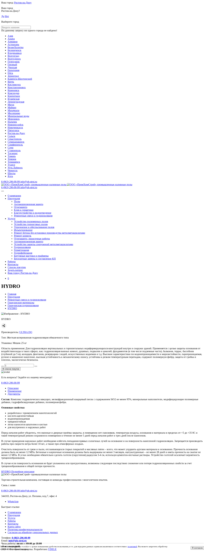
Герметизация (21, 250)
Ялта (10, 176)
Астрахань (13, 44)
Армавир (13, 41)
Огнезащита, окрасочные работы (32, 238)
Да (2, 16)
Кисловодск (14, 84)
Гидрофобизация (23, 253)
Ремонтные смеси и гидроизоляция (33, 215)
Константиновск (17, 87)
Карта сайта (14, 526)
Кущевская (13, 99)
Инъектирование (23, 230)
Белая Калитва (15, 47)
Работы (12, 261)
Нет (7, 16)
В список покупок (11, 369)
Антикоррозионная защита (28, 204)
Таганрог (13, 153)
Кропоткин (14, 96)
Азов (10, 36)
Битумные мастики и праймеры (31, 255)
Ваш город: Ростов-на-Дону (23, 273)
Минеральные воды (18, 116)
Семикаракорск (16, 142)
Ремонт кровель (22, 235)
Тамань (12, 156)
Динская (12, 67)
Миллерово (14, 113)
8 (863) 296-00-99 (10, 382)
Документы (14, 394)
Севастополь (15, 139)
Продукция (14, 198)
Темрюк (12, 159)
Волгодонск (14, 58)
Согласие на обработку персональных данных (33, 532)
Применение (15, 391)
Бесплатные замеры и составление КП (35, 258)
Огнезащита (20, 207)
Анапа (11, 38)
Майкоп (12, 107)
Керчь (11, 81)
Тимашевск (14, 162)
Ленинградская (16, 101)
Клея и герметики (23, 210)
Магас (11, 104)
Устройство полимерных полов (31, 221)
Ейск (10, 73)
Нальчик (12, 121)
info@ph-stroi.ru (17, 540)
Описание (13, 388)
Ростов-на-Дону (23, 2)
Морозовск (14, 119)
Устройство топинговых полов (31, 224)
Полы (17, 201)
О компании (14, 195)
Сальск (11, 136)
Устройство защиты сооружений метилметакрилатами (43, 244)
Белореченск (14, 50)
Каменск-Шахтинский (20, 78)
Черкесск (13, 170)
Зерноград (13, 76)
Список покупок (17, 267)
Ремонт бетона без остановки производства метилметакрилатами (49, 233)
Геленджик (14, 61)
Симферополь (15, 144)
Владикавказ (15, 53)
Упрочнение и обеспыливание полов (34, 227)
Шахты (11, 173)
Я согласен (197, 548)
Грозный (12, 64)
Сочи (10, 147)
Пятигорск (13, 130)
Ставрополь (14, 150)
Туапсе (11, 164)
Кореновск (13, 90)
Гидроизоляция (22, 247)
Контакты (13, 264)
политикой (132, 546)
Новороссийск (15, 124)
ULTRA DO (25, 332)
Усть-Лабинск (15, 167)
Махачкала (13, 110)
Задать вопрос (15, 270)
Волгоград (13, 56)
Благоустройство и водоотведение (32, 212)
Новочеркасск (15, 127)
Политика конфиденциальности (25, 529)
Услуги (11, 218)
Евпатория (13, 70)
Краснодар (13, 93)
